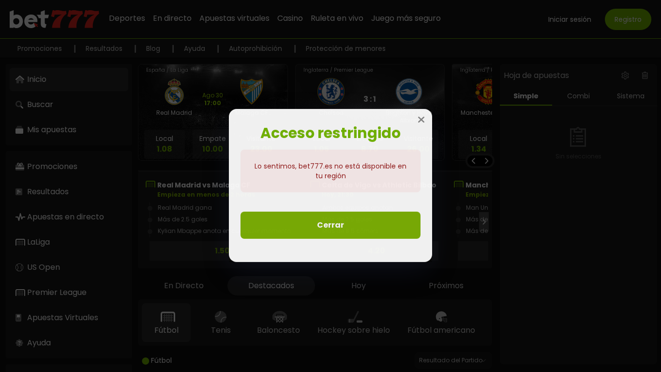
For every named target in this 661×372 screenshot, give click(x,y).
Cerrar (330, 225)
